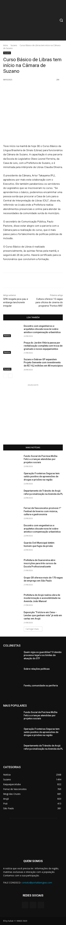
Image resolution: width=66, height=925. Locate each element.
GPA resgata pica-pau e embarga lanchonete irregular (15, 302)
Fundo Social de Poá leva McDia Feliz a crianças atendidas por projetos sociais (40, 459)
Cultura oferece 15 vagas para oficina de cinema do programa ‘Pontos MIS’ (49, 302)
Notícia (7, 336)
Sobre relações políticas (37, 669)
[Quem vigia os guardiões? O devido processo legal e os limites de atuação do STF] (12, 657)
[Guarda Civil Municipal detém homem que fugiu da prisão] (12, 547)
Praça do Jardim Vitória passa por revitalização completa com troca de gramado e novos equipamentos (43, 345)
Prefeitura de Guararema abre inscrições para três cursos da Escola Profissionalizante (40, 563)
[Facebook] (16, 88)
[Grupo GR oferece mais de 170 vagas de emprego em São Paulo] (12, 582)
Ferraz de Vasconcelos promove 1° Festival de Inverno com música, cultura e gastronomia (42, 511)
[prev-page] (5, 376)
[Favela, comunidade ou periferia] (12, 690)
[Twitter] (24, 88)
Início (5, 45)
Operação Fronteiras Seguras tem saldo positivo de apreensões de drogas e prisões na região (42, 476)
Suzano (14, 45)
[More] (46, 88)
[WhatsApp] (38, 88)
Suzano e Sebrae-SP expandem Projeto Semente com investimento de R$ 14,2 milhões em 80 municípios (43, 362)
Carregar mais (32, 629)
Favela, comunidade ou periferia (41, 685)
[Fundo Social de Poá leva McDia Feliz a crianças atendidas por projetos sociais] (12, 461)
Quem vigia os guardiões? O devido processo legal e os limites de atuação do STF (43, 655)
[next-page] (10, 376)
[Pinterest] (31, 88)
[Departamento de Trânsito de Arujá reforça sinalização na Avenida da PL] (12, 495)
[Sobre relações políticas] (12, 673)
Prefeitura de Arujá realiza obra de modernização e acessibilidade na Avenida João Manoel (42, 598)
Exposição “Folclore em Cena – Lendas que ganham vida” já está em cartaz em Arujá (43, 615)
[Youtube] (41, 905)
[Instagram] (33, 905)
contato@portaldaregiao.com (36, 882)
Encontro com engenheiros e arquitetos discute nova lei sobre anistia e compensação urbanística (42, 329)
